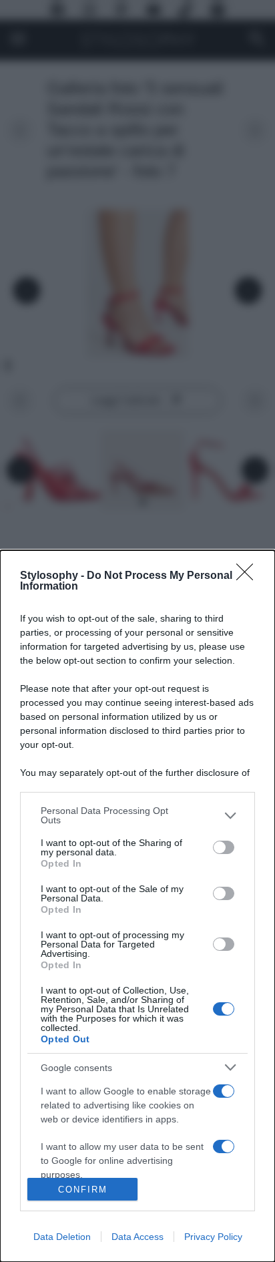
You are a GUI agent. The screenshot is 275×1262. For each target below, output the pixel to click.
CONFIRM (82, 1190)
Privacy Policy (213, 1236)
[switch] (223, 847)
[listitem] (137, 815)
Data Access (137, 1236)
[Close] (249, 576)
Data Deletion (62, 1236)
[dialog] (137, 906)
